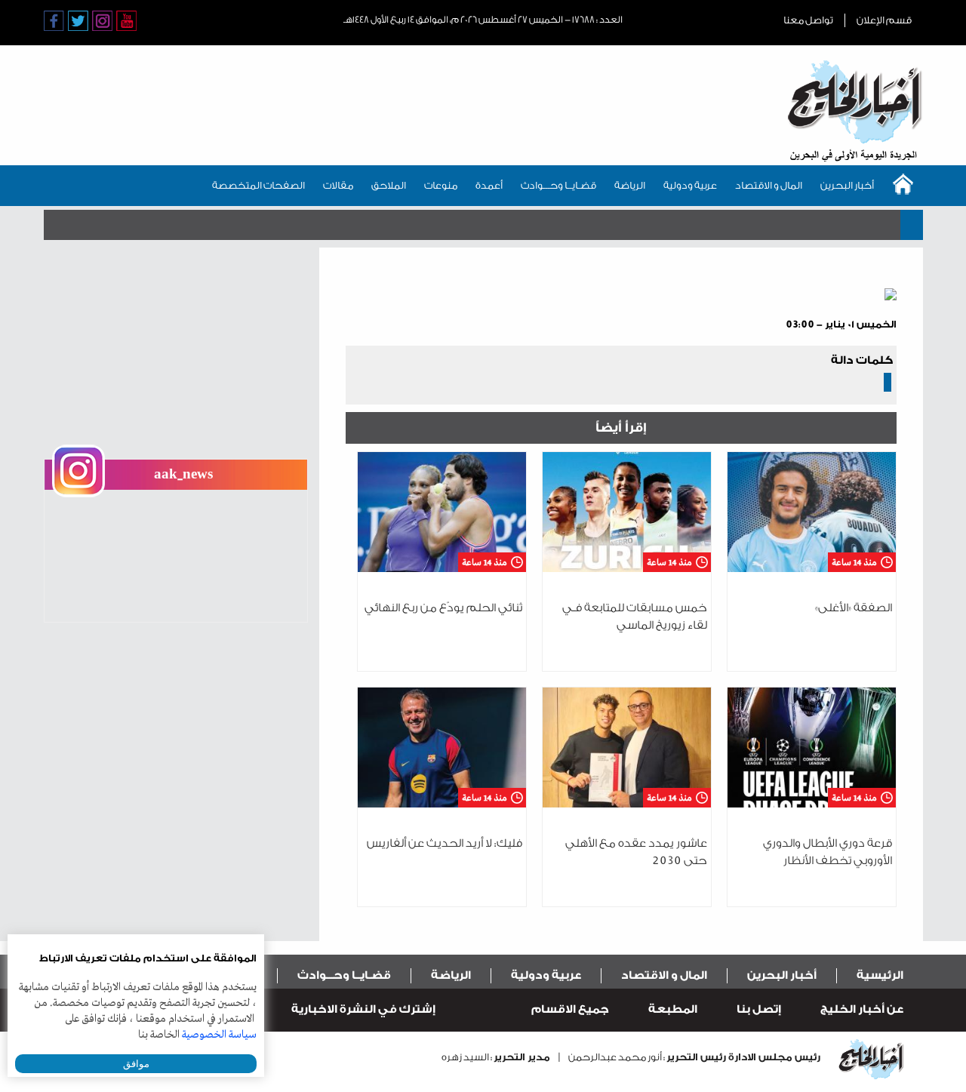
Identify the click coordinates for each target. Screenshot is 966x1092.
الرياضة (629, 185)
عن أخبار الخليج (861, 1009)
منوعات (440, 185)
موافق (136, 1063)
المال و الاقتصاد (768, 185)
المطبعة (672, 1009)
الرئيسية (880, 975)
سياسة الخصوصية (219, 1034)
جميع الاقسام (570, 1009)
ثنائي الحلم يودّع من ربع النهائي (443, 607)
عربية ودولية (690, 185)
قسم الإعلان (884, 20)
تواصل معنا (808, 20)
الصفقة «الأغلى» (853, 607)
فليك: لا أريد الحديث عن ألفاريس (444, 843)
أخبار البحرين (847, 185)
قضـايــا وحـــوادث (558, 185)
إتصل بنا (759, 1009)
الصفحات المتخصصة (258, 185)
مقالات (338, 185)
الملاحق (388, 185)
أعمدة (489, 185)
